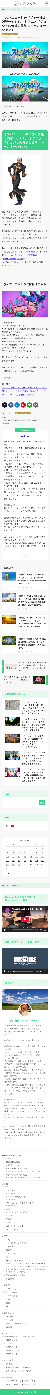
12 (19, 856)
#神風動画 (6, 423)
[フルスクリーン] (45, 930)
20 (25, 860)
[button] (25, 960)
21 (31, 860)
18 (13, 860)
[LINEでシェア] (29, 405)
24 (7, 864)
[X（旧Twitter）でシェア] (4, 405)
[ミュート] (41, 930)
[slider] (23, 971)
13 (25, 856)
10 (7, 856)
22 (36, 860)
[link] (25, 555)
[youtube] (12, 825)
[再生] (5, 930)
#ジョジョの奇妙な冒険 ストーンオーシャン (16, 420)
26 (19, 864)
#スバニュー (36, 420)
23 (42, 860)
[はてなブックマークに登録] (17, 405)
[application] (25, 919)
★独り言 (15, 9)
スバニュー (13, 34)
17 (7, 860)
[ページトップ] (45, 1390)
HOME (7, 9)
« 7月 (7, 873)
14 (31, 856)
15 (36, 856)
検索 (7, 794)
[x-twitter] (7, 825)
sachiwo (25, 436)
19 (19, 860)
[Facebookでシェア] (10, 405)
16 (42, 856)
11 (13, 856)
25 (13, 864)
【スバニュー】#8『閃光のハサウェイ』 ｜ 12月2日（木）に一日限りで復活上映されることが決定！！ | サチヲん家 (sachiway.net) (24, 391)
